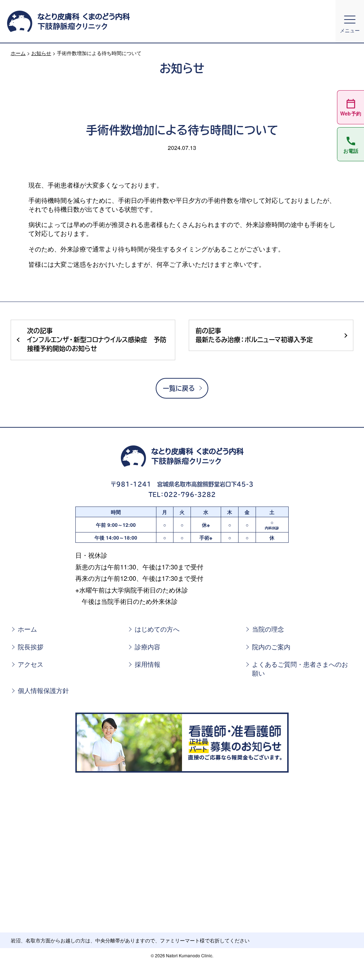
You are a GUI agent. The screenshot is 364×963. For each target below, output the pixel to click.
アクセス (30, 664)
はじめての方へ (157, 628)
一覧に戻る (179, 388)
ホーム (18, 52)
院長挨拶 (30, 646)
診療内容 (147, 646)
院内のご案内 (271, 646)
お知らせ (41, 52)
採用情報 (147, 664)
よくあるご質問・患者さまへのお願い (300, 668)
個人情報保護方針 (43, 690)
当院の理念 (268, 628)
